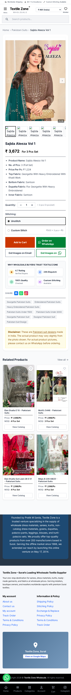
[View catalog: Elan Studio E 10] (18, 398)
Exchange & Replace (48, 610)
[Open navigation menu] (5, 8)
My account (9, 610)
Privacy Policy (10, 624)
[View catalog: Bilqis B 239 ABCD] (52, 467)
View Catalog (18, 427)
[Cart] (53, 688)
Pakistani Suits (19, 30)
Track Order (9, 615)
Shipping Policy (45, 601)
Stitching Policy (45, 606)
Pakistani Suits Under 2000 (49, 312)
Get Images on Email (20, 253)
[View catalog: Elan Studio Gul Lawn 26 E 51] (18, 467)
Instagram (65, 691)
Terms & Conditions (13, 620)
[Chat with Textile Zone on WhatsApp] (7, 678)
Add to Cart (20, 242)
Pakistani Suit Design (17, 322)
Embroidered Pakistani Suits (47, 302)
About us (7, 601)
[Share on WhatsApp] (21, 293)
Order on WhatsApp (48, 242)
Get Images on (49, 253)
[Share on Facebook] (16, 293)
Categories (30, 691)
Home (6, 30)
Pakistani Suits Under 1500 (19, 312)
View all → (62, 359)
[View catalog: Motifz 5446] (52, 398)
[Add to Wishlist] (30, 368)
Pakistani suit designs (44, 331)
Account (41, 691)
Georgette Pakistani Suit (18, 317)
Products (18, 691)
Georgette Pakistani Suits (18, 302)
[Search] (6, 19)
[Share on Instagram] (26, 293)
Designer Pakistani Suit (44, 317)
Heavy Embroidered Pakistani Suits (23, 307)
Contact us (8, 606)
